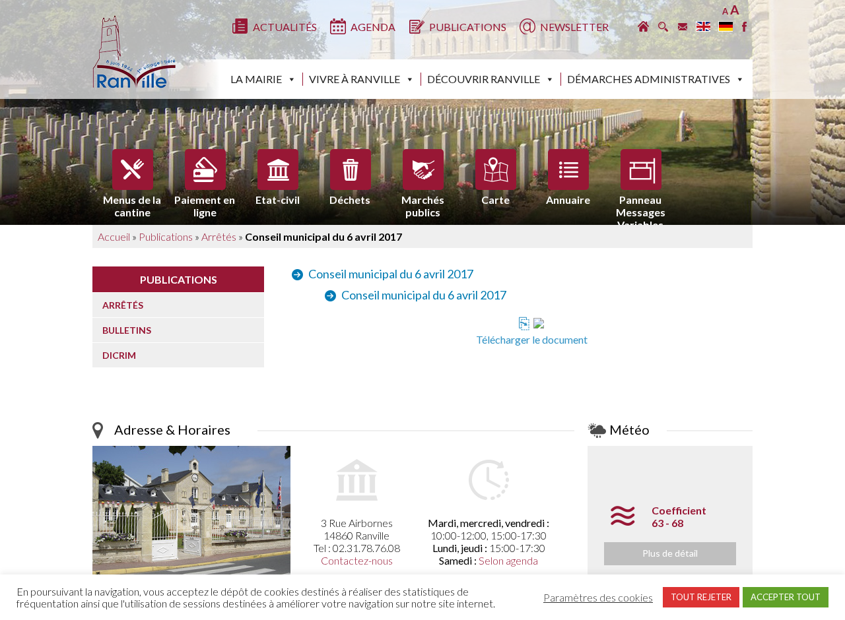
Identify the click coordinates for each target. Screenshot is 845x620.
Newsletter (574, 26)
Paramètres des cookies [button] (598, 598)
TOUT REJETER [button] (701, 597)
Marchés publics (422, 202)
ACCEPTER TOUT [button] (786, 597)
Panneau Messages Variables (640, 202)
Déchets (349, 199)
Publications (467, 26)
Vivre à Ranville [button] (354, 79)
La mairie (256, 79)
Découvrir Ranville (483, 79)
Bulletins (126, 330)
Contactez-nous (357, 560)
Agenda (373, 26)
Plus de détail (670, 553)
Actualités (285, 26)
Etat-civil (277, 199)
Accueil (114, 236)
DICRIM (119, 355)
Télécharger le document (532, 339)
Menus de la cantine (132, 202)
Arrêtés (218, 236)
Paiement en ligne (204, 202)
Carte (495, 199)
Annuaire (568, 199)
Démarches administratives (648, 79)
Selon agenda (508, 560)
